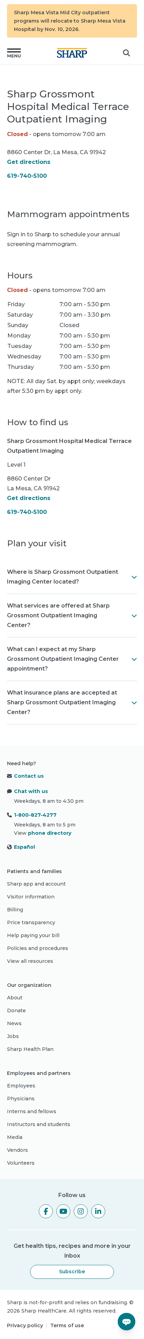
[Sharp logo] (72, 53)
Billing (15, 909)
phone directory (49, 833)
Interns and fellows (31, 1111)
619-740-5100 (27, 176)
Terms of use (67, 1325)
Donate (16, 1010)
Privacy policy (25, 1325)
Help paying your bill (33, 935)
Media (14, 1137)
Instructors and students (38, 1124)
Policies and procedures (37, 948)
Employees (21, 1086)
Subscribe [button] (72, 1271)
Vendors (17, 1150)
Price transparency (31, 922)
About (14, 998)
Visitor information (31, 897)
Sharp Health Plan (30, 1049)
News (14, 1023)
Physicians (21, 1098)
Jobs (13, 1036)
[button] (14, 53)
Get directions (28, 162)
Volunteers (21, 1163)
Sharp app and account (36, 884)
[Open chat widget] (126, 1321)
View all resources (30, 961)
